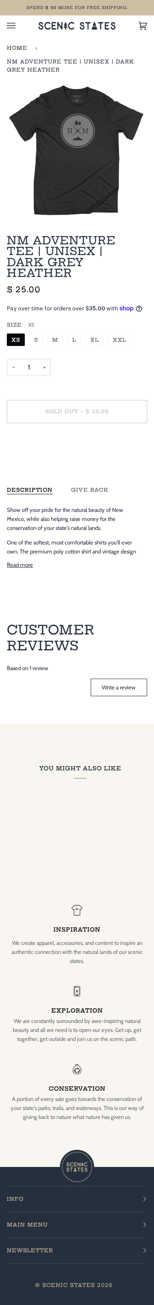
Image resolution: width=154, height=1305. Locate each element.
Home (17, 48)
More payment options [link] (33, 463)
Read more (20, 564)
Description (30, 490)
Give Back (90, 490)
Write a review (119, 687)
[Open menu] (20, 25)
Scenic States (68, 1285)
